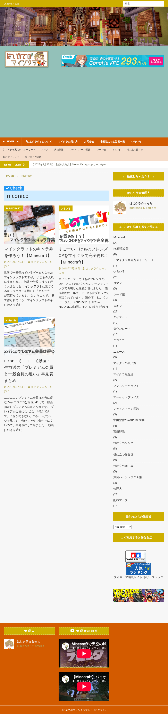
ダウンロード (122, 328)
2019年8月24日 (16, 262)
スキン (44, 149)
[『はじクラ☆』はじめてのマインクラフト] (84, 43)
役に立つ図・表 (135, 149)
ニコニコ (119, 340)
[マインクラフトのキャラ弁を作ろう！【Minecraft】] (29, 224)
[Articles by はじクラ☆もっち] (119, 212)
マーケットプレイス (126, 397)
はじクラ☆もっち (41, 262)
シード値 (101, 149)
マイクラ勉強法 (123, 374)
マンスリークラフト (126, 386)
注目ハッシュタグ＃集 (127, 477)
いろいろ (136, 141)
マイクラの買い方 (68, 141)
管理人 (117, 488)
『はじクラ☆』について (38, 141)
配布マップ (120, 500)
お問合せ (89, 141)
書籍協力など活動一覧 (112, 141)
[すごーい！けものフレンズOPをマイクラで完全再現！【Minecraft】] (84, 224)
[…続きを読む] (13, 304)
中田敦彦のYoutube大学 (128, 420)
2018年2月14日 (16, 387)
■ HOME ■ (10, 141)
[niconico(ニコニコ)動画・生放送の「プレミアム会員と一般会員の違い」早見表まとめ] (29, 336)
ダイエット (120, 317)
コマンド (116, 149)
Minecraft (119, 237)
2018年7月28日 (71, 268)
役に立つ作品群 (33, 157)
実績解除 (59, 149)
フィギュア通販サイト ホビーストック (138, 577)
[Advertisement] (84, 106)
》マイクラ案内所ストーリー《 (19, 149)
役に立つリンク (11, 157)
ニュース (119, 351)
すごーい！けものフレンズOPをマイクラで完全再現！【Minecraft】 (84, 255)
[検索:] (143, 3)
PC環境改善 (120, 249)
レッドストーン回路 (80, 149)
